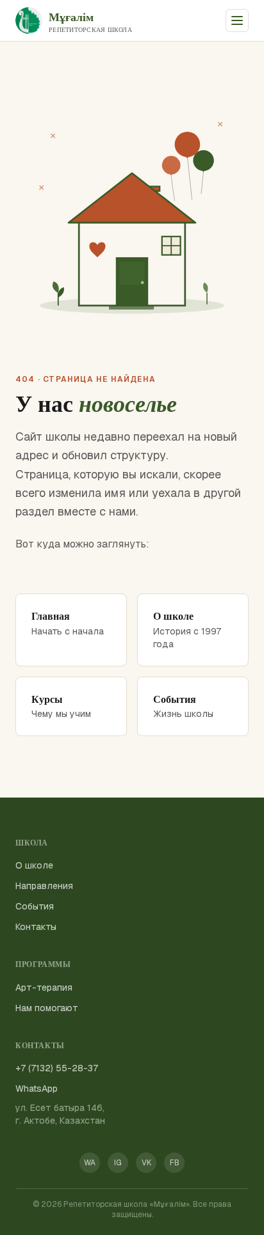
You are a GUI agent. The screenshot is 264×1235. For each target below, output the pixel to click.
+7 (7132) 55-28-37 (56, 1068)
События (34, 906)
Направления (44, 886)
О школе (34, 865)
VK (146, 1163)
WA (89, 1163)
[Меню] (237, 20)
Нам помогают (46, 1008)
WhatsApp (36, 1088)
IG (118, 1163)
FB (174, 1163)
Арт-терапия (43, 987)
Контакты (35, 926)
